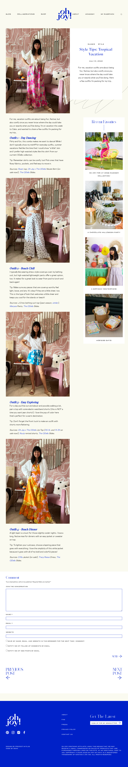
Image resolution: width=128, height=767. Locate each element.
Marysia (13, 306)
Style (101, 44)
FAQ (63, 719)
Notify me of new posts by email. (24, 651)
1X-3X (57, 430)
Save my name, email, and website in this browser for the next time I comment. (46, 641)
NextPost (117, 671)
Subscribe (119, 723)
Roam (20, 169)
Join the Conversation (17, 586)
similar (55, 303)
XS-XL (48, 430)
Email (9, 623)
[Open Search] (121, 14)
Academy (90, 14)
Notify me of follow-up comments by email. (29, 646)
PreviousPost (14, 671)
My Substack (107, 14)
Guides (91, 44)
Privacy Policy (69, 729)
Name (9, 614)
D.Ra (20, 557)
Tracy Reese (44, 557)
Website (10, 632)
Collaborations (26, 14)
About (75, 14)
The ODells (25, 172)
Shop (43, 14)
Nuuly (22, 433)
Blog (8, 14)
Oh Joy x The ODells (37, 169)
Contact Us (67, 734)
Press (65, 724)
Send (115, 656)
